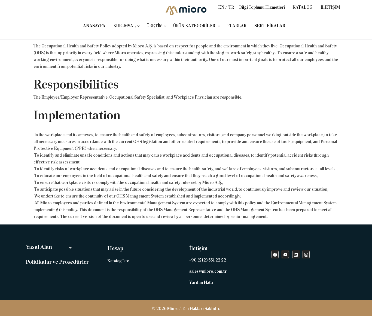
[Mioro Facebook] (275, 254)
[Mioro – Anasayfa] (186, 10)
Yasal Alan (39, 247)
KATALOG (302, 7)
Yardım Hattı (201, 282)
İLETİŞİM (330, 7)
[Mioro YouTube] (285, 254)
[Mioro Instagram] (306, 254)
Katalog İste (118, 261)
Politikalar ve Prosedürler (57, 262)
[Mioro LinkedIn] (296, 254)
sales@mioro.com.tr (208, 271)
